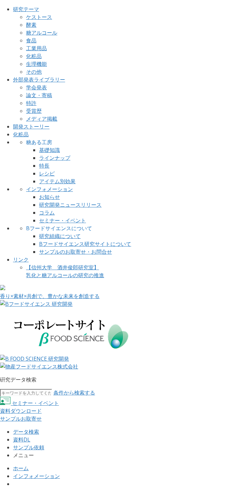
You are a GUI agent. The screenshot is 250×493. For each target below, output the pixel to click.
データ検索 (26, 431)
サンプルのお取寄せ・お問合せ (75, 251)
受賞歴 (34, 110)
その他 (34, 71)
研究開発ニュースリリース (70, 204)
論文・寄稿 (39, 95)
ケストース (39, 17)
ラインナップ (54, 157)
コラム (47, 212)
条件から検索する (74, 392)
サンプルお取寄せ (21, 418)
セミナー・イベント (62, 220)
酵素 (31, 24)
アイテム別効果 (57, 181)
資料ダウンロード (21, 410)
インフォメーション (49, 189)
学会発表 (36, 87)
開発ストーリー (31, 126)
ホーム (21, 468)
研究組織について (60, 236)
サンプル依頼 (28, 447)
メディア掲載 (41, 118)
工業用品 (36, 48)
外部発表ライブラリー (39, 79)
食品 (31, 40)
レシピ (47, 173)
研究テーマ (26, 9)
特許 (31, 103)
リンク (21, 259)
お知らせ (49, 197)
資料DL (21, 439)
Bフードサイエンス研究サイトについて (85, 243)
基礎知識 (49, 150)
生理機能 (36, 63)
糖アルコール (41, 32)
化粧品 (34, 56)
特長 (44, 165)
